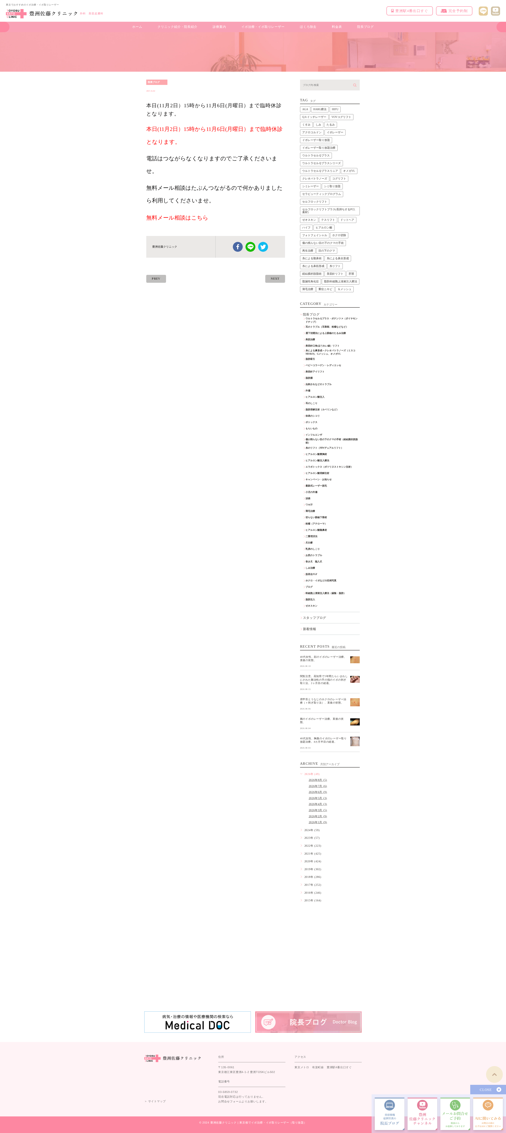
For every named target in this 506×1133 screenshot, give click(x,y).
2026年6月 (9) (318, 792)
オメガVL (349, 170)
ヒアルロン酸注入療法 (317, 460)
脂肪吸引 (310, 359)
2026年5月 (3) (318, 798)
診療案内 (219, 26)
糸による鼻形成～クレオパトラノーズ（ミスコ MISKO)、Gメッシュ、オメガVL (332, 352)
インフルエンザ (314, 434)
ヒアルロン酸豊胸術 (316, 454)
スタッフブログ (314, 617)
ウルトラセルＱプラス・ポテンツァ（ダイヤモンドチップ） (332, 320)
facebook (238, 247)
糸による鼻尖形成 (338, 258)
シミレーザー (310, 186)
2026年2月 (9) (318, 816)
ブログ (309, 586)
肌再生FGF (311, 574)
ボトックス (311, 422)
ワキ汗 (309, 504)
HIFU (335, 109)
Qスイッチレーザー (314, 117)
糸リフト (335, 266)
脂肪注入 (310, 599)
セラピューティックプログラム (321, 194)
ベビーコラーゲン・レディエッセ (323, 365)
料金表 (337, 26)
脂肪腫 (309, 378)
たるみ (331, 124)
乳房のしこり (313, 549)
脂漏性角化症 (310, 281)
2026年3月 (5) (318, 810)
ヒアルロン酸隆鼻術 (316, 530)
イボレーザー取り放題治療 (318, 147)
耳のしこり (311, 403)
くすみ (306, 124)
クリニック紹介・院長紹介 (177, 26)
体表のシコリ (313, 415)
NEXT (275, 278)
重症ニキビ (325, 289)
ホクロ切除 (339, 235)
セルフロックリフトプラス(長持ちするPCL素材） (328, 211)
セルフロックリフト (314, 201)
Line (250, 247)
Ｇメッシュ (344, 289)
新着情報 (309, 629)
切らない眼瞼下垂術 (316, 517)
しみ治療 (310, 567)
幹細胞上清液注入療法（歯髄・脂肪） (326, 593)
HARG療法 (320, 109)
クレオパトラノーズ (314, 178)
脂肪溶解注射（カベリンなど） (322, 409)
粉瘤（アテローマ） (316, 523)
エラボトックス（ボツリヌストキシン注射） (329, 466)
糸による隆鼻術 (312, 258)
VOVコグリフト (341, 117)
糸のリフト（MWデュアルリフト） (324, 447)
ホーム (137, 26)
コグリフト (339, 178)
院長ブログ (365, 26)
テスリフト (328, 219)
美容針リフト (335, 273)
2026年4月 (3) (318, 804)
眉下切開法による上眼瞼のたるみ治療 (326, 333)
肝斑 (351, 273)
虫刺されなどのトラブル (319, 384)
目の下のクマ (326, 250)
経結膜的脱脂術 (312, 273)
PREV (156, 278)
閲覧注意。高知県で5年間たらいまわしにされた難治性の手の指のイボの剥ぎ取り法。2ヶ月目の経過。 (324, 680)
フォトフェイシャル (314, 235)
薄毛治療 (307, 289)
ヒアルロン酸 (324, 227)
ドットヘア (347, 219)
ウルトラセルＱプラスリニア (320, 170)
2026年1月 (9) (318, 822)
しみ (318, 124)
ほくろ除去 (308, 26)
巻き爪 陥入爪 (314, 561)
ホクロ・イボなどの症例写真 (321, 580)
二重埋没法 (311, 536)
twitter (263, 247)
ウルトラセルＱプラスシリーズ (321, 163)
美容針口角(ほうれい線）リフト (323, 345)
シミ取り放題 (332, 186)
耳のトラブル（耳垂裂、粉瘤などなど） (327, 326)
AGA (305, 109)
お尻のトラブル (314, 555)
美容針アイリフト (315, 371)
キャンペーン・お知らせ (319, 479)
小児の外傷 (311, 492)
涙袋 (308, 498)
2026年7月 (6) (318, 786)
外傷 (308, 390)
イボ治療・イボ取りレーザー (262, 26)
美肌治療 (310, 339)
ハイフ (306, 227)
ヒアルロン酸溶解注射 (317, 473)
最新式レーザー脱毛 (316, 485)
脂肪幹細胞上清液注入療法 (340, 281)
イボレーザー (335, 132)
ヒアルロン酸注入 (315, 397)
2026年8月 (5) (318, 780)
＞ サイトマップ (155, 1101)
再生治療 (307, 250)
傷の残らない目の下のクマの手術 (323, 242)
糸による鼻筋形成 (313, 266)
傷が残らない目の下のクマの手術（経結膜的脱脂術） (332, 441)
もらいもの (311, 428)
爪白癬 (309, 542)
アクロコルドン (312, 132)
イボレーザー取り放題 (316, 140)
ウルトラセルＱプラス (316, 155)
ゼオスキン (309, 219)
